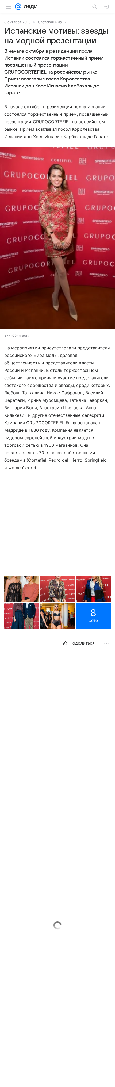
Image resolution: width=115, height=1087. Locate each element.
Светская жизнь (52, 22)
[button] (57, 238)
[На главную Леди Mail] (29, 6)
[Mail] (18, 6)
